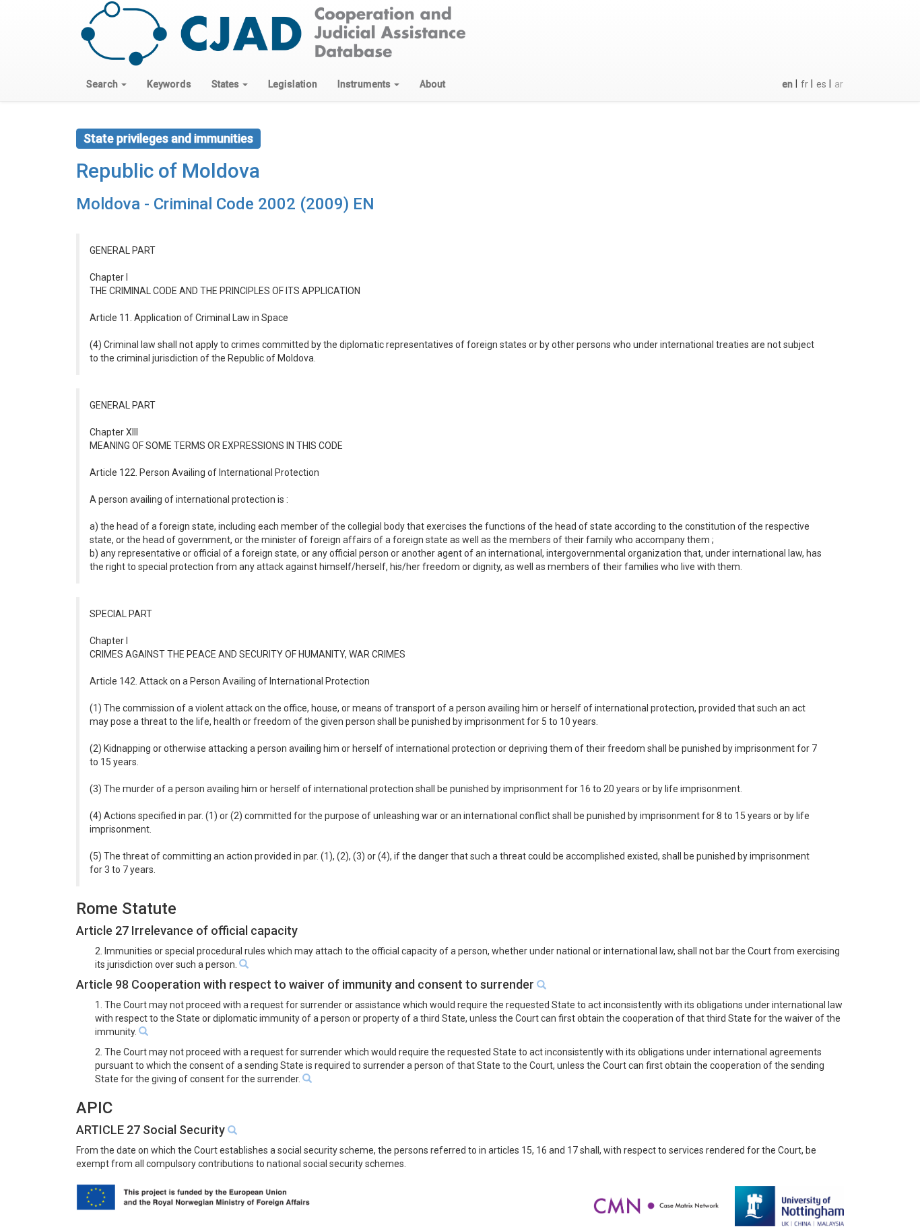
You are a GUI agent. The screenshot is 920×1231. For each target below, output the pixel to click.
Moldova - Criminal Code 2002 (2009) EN (225, 204)
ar (838, 84)
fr (804, 84)
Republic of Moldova (168, 170)
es (821, 84)
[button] (106, 84)
